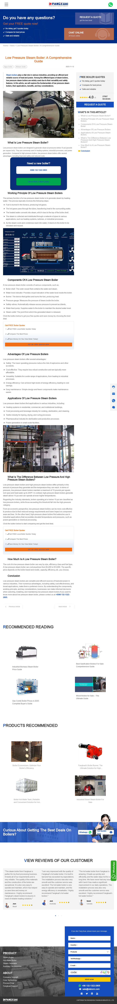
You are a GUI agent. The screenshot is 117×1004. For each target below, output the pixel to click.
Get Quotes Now (101, 832)
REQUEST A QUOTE (95, 104)
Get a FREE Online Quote (38, 182)
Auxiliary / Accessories (12, 966)
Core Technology (10, 980)
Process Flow (8, 983)
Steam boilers (11, 75)
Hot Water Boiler (9, 960)
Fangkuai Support (10, 986)
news (12, 46)
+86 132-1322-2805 (91, 986)
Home (5, 46)
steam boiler (21, 67)
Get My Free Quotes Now (38, 344)
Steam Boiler (8, 957)
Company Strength (10, 977)
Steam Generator (10, 963)
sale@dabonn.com (91, 989)
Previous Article (14, 606)
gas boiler (8, 67)
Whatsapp (83, 832)
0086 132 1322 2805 (38, 170)
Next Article (63, 606)
